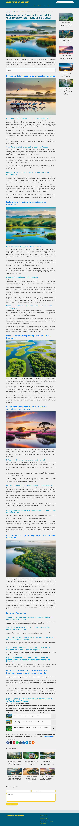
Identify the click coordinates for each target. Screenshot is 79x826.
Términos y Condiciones (45, 817)
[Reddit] (33, 742)
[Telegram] (26, 742)
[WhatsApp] (17, 742)
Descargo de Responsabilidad (46, 821)
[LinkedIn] (23, 742)
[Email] (30, 742)
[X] (10, 742)
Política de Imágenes (44, 820)
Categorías (33, 5)
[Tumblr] (20, 742)
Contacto (40, 5)
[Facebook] (7, 742)
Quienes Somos (48, 5)
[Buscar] (72, 2)
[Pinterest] (14, 742)
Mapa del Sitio (43, 823)
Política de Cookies (44, 818)
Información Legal (43, 815)
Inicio (27, 5)
